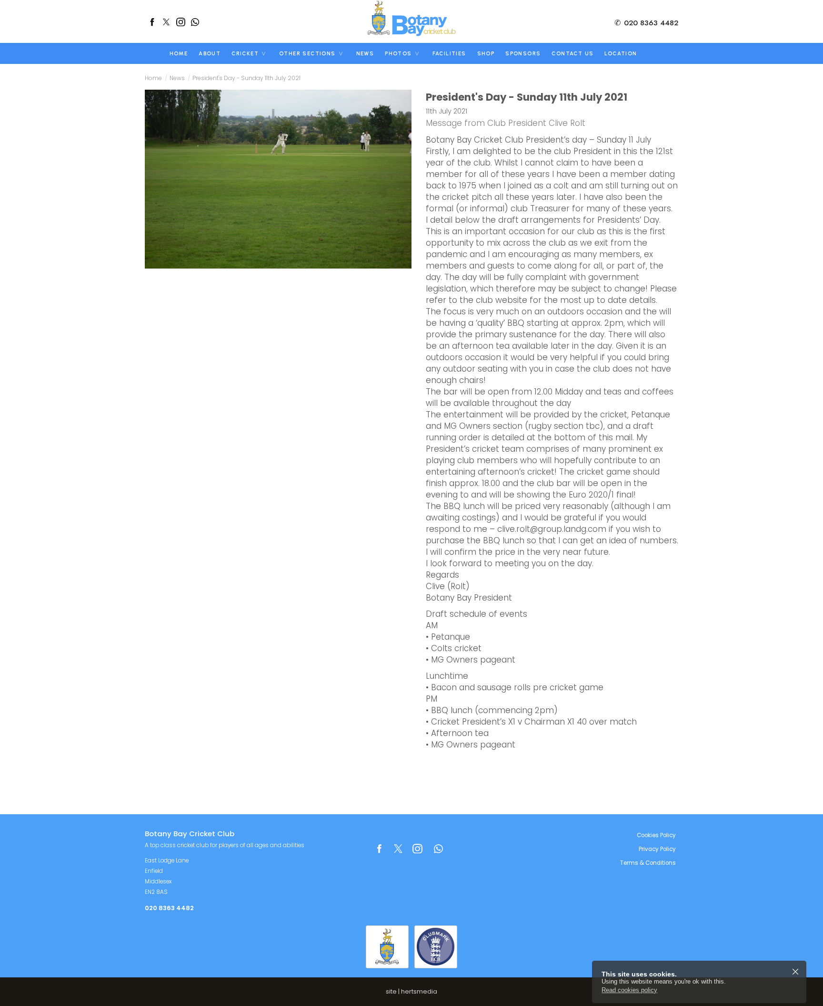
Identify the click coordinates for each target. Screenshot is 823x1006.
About (210, 53)
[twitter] (166, 22)
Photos (398, 53)
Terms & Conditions (648, 863)
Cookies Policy (656, 835)
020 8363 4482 (646, 23)
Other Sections (307, 53)
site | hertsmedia (411, 991)
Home (179, 53)
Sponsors (523, 53)
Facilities (449, 53)
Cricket (245, 53)
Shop (486, 53)
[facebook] (152, 22)
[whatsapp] (195, 22)
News (365, 53)
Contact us (572, 53)
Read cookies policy (629, 990)
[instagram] (180, 22)
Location (620, 53)
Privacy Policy (657, 849)
